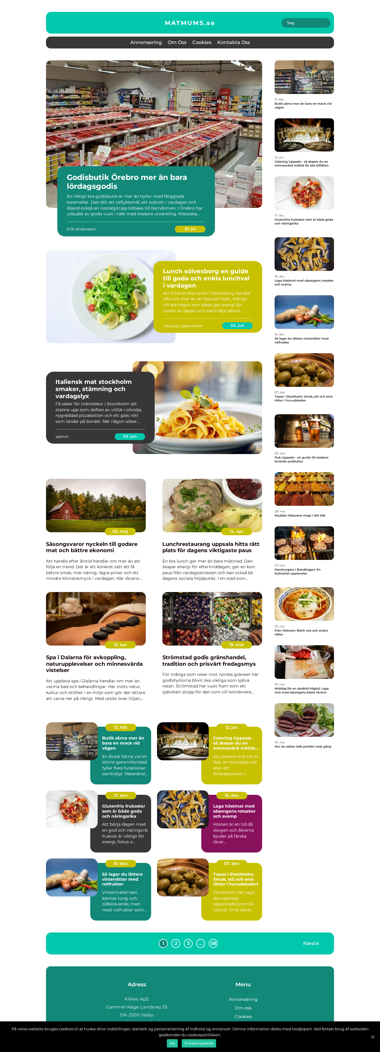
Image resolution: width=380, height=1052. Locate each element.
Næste (311, 943)
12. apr (120, 644)
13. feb (120, 727)
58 (213, 943)
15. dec (121, 863)
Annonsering (146, 42)
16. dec (232, 795)
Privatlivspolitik (199, 1043)
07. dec (231, 863)
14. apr (237, 531)
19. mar (236, 644)
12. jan (231, 727)
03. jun (237, 325)
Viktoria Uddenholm (183, 326)
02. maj (120, 531)
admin (62, 436)
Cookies (201, 42)
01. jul (190, 228)
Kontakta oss (233, 42)
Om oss (177, 42)
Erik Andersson (81, 229)
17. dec (121, 795)
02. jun (130, 436)
